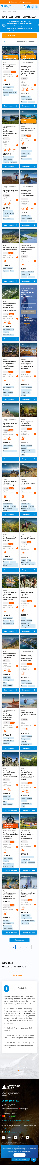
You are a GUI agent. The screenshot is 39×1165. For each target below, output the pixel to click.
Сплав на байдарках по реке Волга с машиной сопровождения (28, 250)
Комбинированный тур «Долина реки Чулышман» (9, 655)
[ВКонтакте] (9, 1137)
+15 (30, 900)
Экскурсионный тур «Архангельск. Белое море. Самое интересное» (10, 835)
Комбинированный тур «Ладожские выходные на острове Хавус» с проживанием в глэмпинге (9, 897)
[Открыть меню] (36, 6)
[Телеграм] (3, 1137)
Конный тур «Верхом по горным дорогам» (28, 537)
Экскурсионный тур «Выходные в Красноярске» (10, 424)
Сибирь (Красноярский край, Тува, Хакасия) (9, 187)
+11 (29, 429)
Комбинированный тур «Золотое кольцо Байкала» (28, 714)
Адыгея (23, 419)
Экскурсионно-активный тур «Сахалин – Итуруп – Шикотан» (10, 132)
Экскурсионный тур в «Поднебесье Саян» (10, 191)
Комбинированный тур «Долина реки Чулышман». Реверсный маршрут (10, 773)
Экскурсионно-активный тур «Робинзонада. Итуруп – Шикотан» (27, 192)
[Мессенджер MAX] (27, 1137)
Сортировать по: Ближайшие (26, 41)
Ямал (22, 891)
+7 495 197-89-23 (10, 1101)
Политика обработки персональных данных (15, 1144)
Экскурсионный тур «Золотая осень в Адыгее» (10, 538)
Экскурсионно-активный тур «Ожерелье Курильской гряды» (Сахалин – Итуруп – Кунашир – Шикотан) (28, 70)
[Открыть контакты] (28, 6)
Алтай (4, 62)
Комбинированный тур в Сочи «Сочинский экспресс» (27, 594)
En (24, 7)
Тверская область (26, 245)
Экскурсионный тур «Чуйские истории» (10, 248)
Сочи (22, 534)
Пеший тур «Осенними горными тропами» (28, 483)
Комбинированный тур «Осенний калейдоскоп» (27, 423)
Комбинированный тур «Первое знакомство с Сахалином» (9, 716)
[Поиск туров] (32, 7)
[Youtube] (15, 1137)
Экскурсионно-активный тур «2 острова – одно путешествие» (26, 657)
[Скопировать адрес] (6, 1129)
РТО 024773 (11, 30)
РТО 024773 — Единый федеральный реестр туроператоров (17, 1121)
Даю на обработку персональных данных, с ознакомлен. (30, 322)
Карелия (5, 359)
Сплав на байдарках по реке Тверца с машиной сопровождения (28, 835)
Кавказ (5, 590)
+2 (12, 722)
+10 (29, 601)
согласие (26, 317)
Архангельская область (9, 831)
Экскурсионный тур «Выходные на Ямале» (28, 894)
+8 (28, 372)
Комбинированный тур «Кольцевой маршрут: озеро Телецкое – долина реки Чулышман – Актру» (27, 775)
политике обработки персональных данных (19, 1151)
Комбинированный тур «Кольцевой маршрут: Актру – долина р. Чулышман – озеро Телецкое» (10, 307)
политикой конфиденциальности (30, 325)
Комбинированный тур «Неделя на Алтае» (9, 66)
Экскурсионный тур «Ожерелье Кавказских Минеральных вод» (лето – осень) (10, 595)
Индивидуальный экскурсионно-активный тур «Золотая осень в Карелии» (27, 364)
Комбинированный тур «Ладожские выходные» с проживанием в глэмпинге (9, 364)
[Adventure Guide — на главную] (6, 6)
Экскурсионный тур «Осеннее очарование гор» (10, 483)
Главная (4, 11)
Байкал (23, 126)
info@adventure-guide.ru (12, 1132)
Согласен (19, 1155)
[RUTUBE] (21, 1137)
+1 (29, 135)
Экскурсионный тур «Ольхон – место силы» (28, 130)
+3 (13, 72)
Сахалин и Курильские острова (27, 63)
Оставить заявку (28, 312)
